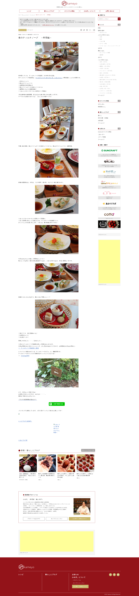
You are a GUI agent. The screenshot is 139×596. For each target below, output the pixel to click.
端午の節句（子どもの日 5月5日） (108, 79)
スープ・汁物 (103, 43)
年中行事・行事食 (103, 118)
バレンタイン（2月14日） (106, 70)
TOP (19, 14)
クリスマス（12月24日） (106, 93)
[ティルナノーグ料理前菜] (56, 163)
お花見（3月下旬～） (105, 77)
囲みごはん (101, 50)
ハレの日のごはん (103, 59)
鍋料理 (101, 54)
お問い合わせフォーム (48, 25)
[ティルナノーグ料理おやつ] (56, 314)
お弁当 (100, 48)
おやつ (100, 57)
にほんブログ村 (22, 440)
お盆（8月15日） (104, 86)
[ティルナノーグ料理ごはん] (56, 239)
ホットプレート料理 (105, 52)
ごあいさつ (101, 134)
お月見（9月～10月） (105, 88)
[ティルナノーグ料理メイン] (56, 199)
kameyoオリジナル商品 (104, 131)
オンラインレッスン (56, 518)
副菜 (101, 39)
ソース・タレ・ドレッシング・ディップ (110, 45)
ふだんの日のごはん (104, 35)
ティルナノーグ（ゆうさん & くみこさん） (49, 77)
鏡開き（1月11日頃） (105, 66)
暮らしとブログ (25, 14)
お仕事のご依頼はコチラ (80, 518)
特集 (99, 28)
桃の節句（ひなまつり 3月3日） (108, 75)
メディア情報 (102, 137)
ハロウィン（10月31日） (106, 90)
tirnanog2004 (25, 355)
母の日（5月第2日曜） (105, 81)
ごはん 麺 (102, 41)
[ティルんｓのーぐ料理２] (56, 277)
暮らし (100, 115)
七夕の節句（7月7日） (105, 84)
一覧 (119, 24)
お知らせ (75, 574)
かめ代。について (79, 577)
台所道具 (100, 120)
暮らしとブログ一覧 (88, 450)
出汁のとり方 (103, 32)
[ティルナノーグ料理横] (56, 56)
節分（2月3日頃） (104, 73)
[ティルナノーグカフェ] (56, 372)
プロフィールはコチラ (34, 518)
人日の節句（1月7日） (105, 64)
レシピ (21, 574)
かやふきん (101, 104)
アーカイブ (32, 14)
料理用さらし (102, 106)
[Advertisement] (56, 541)
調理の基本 (101, 30)
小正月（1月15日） (105, 68)
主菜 (101, 36)
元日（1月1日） (104, 61)
